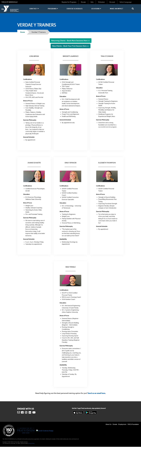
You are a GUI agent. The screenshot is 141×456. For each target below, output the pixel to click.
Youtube (33, 412)
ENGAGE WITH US (25, 408)
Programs (52, 9)
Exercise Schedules (74, 9)
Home (22, 32)
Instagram (27, 412)
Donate (83, 2)
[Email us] (18, 412)
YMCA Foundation (133, 424)
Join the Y (33, 9)
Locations (95, 9)
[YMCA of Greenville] (11, 10)
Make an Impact (116, 9)
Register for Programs (69, 2)
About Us (108, 424)
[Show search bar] (133, 8)
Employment (122, 424)
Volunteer (101, 2)
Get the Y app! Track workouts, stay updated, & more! (89, 408)
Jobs (91, 2)
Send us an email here (96, 393)
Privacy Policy (31, 443)
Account (112, 2)
